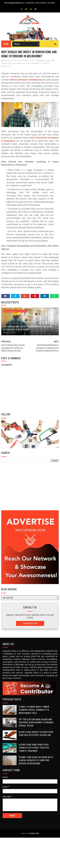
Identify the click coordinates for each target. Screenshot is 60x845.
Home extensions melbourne (13, 63)
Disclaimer (51, 3)
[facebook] (21, 9)
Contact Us (30, 623)
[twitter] (26, 9)
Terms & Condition (41, 3)
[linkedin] (31, 9)
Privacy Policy (30, 3)
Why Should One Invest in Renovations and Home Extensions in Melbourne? (27, 328)
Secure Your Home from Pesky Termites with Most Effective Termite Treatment (34, 747)
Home (6, 44)
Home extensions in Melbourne (26, 79)
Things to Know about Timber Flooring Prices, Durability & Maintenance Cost (34, 709)
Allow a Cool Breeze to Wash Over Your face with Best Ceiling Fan (36, 733)
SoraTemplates (17, 826)
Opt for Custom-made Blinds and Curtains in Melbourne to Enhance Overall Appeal (36, 722)
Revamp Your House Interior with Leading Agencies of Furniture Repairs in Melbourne (36, 760)
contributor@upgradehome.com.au (14, 3)
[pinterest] (35, 9)
